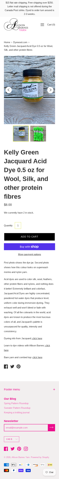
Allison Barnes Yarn (21, 457)
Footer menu (12, 389)
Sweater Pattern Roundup (17, 408)
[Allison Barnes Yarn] (6, 367)
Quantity (8, 225)
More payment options (29, 254)
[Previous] (9, 90)
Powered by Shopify (40, 457)
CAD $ (9, 439)
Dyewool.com (20, 42)
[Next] (50, 90)
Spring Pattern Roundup (16, 403)
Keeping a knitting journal (16, 412)
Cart (51, 24)
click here (37, 338)
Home (7, 42)
